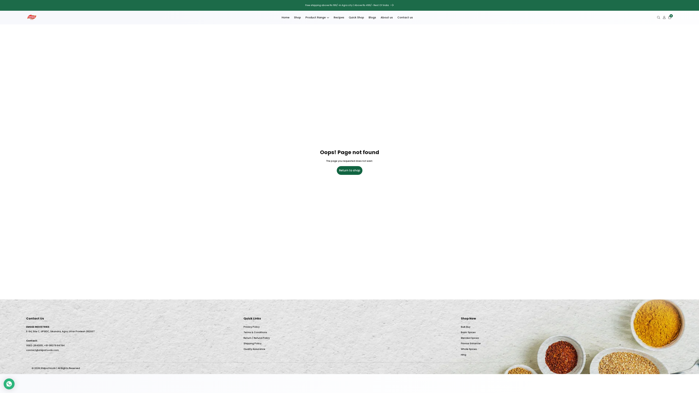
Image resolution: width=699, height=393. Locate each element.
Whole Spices (469, 349)
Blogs (372, 17)
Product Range (315, 17)
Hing (463, 354)
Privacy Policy (252, 326)
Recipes (339, 17)
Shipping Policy (252, 343)
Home (285, 17)
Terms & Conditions (255, 332)
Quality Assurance (254, 349)
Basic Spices (468, 332)
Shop (297, 17)
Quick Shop (356, 17)
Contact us (405, 17)
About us (387, 17)
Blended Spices (470, 338)
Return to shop (349, 170)
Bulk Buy (465, 326)
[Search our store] (659, 17)
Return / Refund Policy (257, 338)
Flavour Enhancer (471, 343)
